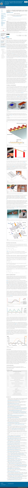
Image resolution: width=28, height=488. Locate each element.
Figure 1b (18, 96)
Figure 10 (16, 323)
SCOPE (2, 11)
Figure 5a (14, 166)
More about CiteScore (2, 42)
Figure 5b (9, 168)
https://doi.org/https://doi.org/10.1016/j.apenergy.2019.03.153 (14, 449)
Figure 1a (22, 92)
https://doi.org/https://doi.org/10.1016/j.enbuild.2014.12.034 (14, 447)
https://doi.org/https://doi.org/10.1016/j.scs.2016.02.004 (21, 465)
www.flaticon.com (11, 483)
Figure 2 (24, 99)
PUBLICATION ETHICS (2, 18)
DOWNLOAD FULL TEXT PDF (9, 12)
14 (15, 55)
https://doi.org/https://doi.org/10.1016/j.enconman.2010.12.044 (14, 438)
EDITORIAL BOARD (3, 13)
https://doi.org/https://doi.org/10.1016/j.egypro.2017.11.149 (18, 428)
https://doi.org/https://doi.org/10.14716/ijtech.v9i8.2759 (13, 422)
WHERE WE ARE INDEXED (3, 24)
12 (12, 53)
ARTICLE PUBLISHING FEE (3, 22)
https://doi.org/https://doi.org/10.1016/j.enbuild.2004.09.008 (14, 436)
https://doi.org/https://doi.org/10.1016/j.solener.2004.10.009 (14, 456)
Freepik (12, 483)
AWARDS (2, 25)
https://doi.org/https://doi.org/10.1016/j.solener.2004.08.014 (14, 458)
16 (16, 55)
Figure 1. (8, 110)
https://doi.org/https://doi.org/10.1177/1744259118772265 (14, 441)
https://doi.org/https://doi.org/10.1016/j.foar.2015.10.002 (14, 400)
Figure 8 (7, 280)
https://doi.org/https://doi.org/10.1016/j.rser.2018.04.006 (14, 451)
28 (15, 70)
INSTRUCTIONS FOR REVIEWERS (3, 17)
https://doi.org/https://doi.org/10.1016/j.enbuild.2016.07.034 (20, 408)
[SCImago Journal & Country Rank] (3, 46)
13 (13, 53)
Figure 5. (8, 192)
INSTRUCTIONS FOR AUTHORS (3, 15)
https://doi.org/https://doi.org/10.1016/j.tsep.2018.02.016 (14, 471)
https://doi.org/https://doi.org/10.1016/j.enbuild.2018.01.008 (14, 406)
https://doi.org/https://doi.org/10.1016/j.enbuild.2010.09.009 (14, 468)
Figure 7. (8, 239)
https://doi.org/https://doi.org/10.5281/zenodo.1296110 (13, 403)
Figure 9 (11, 295)
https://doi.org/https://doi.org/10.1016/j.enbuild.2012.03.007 (15, 463)
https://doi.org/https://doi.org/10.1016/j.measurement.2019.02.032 (16, 474)
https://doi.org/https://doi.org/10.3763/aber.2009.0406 (13, 417)
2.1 (3, 35)
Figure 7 (18, 207)
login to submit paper (26, 2)
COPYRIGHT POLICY (3, 20)
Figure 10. (8, 346)
